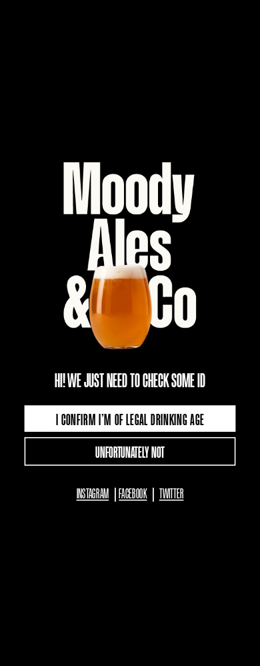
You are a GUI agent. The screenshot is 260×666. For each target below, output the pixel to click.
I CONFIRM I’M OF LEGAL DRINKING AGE (130, 418)
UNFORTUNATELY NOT (129, 451)
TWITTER (171, 492)
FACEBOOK (133, 492)
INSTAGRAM (93, 492)
